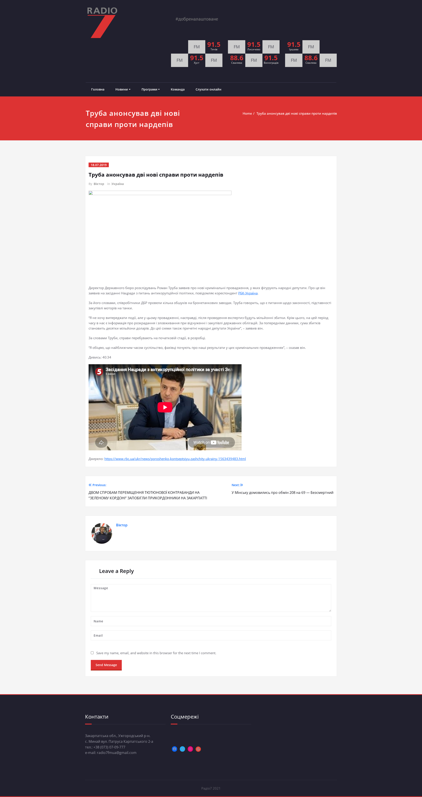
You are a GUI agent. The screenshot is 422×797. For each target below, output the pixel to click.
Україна (117, 184)
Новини (121, 89)
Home (247, 113)
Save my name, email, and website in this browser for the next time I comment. (156, 653)
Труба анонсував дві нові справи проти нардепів (296, 113)
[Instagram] (190, 749)
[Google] (198, 749)
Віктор (99, 184)
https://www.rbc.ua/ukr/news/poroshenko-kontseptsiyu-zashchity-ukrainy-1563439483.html (175, 458)
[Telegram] (182, 749)
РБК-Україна (248, 293)
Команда (178, 89)
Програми (149, 89)
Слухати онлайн (208, 89)
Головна (97, 89)
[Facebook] (174, 749)
